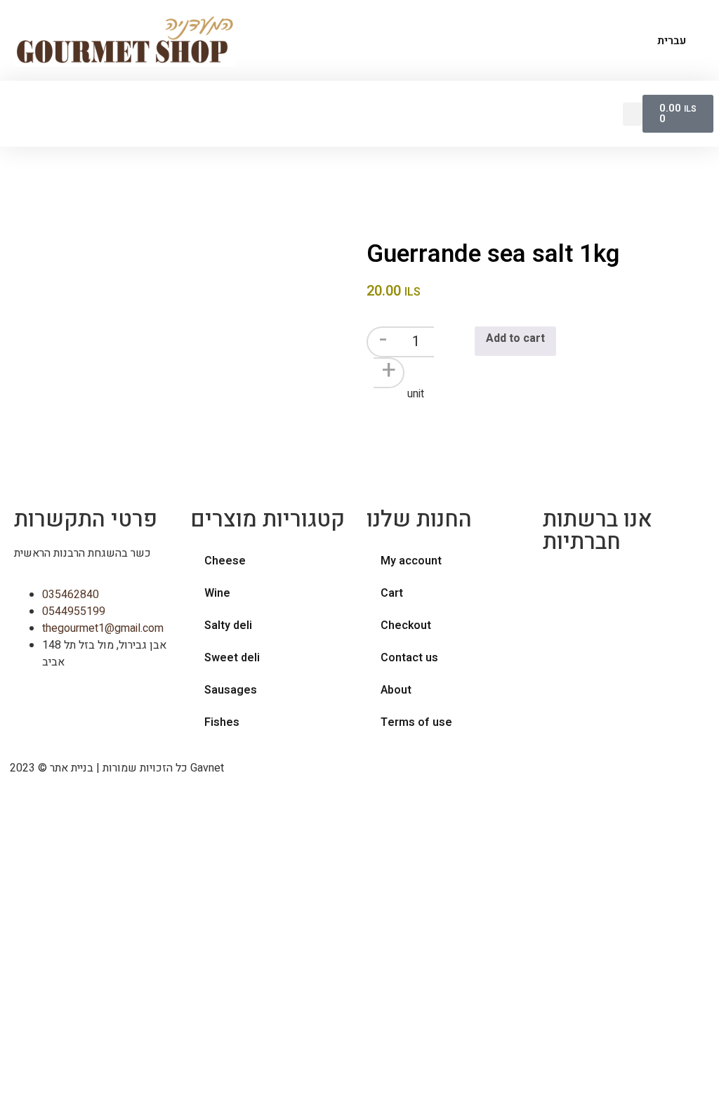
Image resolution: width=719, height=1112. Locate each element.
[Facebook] (560, 584)
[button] (632, 114)
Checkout (406, 625)
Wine (217, 593)
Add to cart (515, 338)
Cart (392, 593)
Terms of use (416, 722)
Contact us (409, 657)
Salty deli (228, 625)
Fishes (221, 722)
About (396, 690)
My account (411, 560)
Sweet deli (232, 657)
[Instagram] (598, 584)
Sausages (230, 690)
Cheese (225, 560)
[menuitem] (665, 41)
